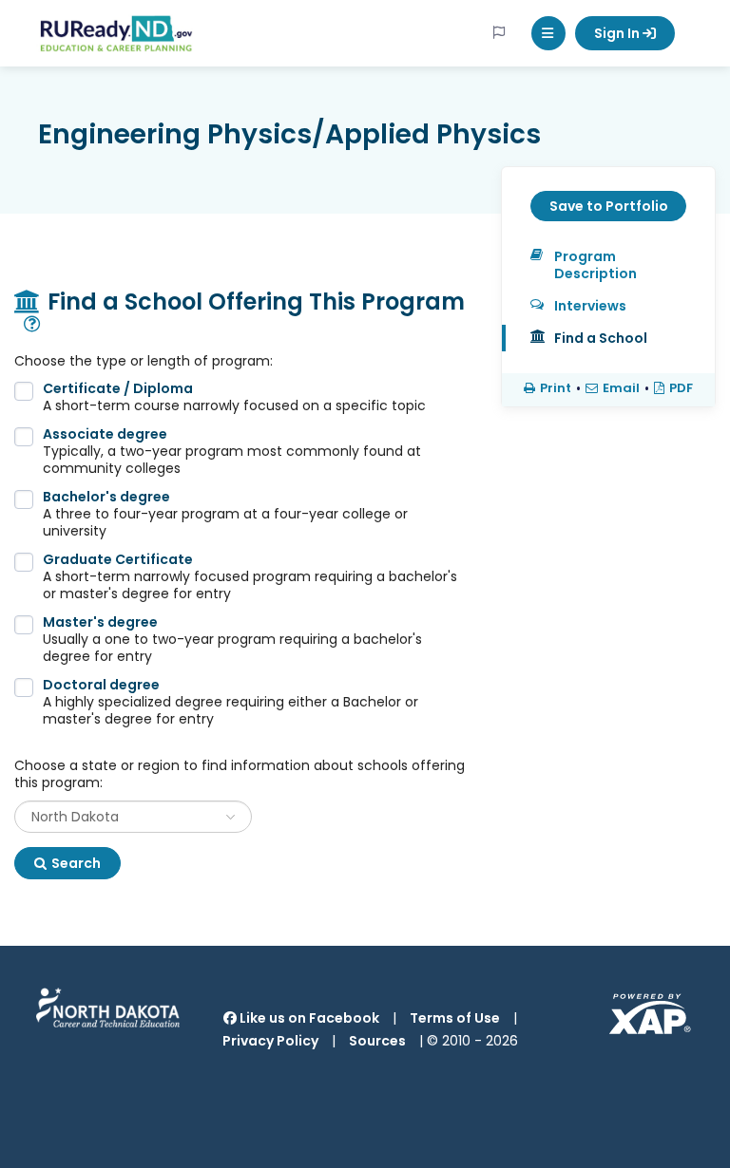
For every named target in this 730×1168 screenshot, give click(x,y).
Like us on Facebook (308, 1018)
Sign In (618, 33)
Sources (377, 1040)
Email (621, 388)
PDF (681, 388)
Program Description (595, 265)
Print (555, 388)
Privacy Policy (270, 1040)
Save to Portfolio (608, 206)
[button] (548, 33)
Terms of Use (455, 1018)
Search (76, 863)
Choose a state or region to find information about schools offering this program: (239, 774)
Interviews (590, 305)
